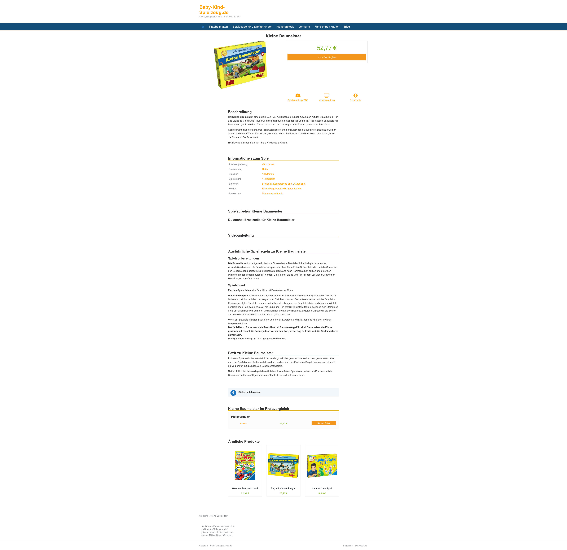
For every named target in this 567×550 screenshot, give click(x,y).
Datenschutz (361, 545)
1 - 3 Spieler (268, 178)
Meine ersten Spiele (272, 193)
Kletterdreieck (285, 26)
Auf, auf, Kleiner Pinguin (283, 488)
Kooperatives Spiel (283, 183)
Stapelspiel (300, 183)
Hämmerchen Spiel (322, 488)
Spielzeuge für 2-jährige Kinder (252, 26)
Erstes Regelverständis (274, 188)
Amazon (243, 423)
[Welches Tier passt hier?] (245, 465)
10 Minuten (268, 174)
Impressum (348, 545)
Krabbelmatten (218, 26)
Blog (347, 26)
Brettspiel (267, 183)
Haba (265, 169)
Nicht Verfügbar (327, 57)
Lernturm (304, 26)
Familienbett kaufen (327, 26)
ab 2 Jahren (268, 164)
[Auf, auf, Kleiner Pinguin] (283, 465)
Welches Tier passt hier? (245, 488)
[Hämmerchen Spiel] (321, 465)
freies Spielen (295, 188)
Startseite (203, 515)
